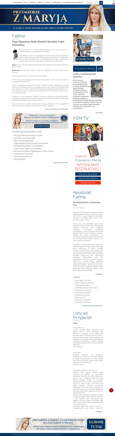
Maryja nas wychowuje (82, 300)
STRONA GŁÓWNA (97, 434)
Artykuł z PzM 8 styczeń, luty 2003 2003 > (56, 109)
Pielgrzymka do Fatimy (82, 285)
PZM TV (40, 2)
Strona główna (17, 2)
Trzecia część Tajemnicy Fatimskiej (27, 148)
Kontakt (47, 2)
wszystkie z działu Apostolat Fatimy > (92, 305)
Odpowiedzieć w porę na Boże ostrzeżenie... (31, 143)
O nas (26, 2)
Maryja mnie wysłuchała (83, 290)
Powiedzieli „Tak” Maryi (83, 302)
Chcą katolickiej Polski (82, 293)
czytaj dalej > (99, 112)
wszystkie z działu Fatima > (60, 162)
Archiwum (32, 2)
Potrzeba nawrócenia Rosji (24, 138)
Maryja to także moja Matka (84, 283)
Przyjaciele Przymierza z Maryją (73, 2)
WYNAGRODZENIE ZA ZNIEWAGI (29, 146)
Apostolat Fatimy (82, 194)
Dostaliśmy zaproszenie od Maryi (86, 288)
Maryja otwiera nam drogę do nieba (28, 135)
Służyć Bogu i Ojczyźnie (83, 280)
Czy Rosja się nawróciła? (23, 154)
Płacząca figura (20, 159)
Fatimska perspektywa (23, 156)
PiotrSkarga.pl (56, 2)
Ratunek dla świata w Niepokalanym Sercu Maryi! (34, 151)
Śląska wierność (80, 297)
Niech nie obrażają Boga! (24, 140)
